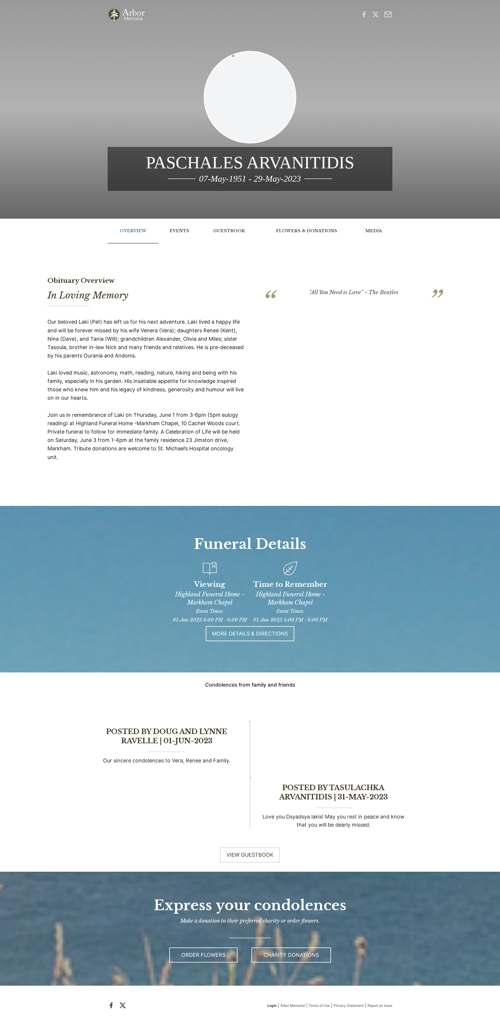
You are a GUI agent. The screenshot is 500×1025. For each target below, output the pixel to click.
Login (272, 1005)
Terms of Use (319, 1005)
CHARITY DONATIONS (291, 955)
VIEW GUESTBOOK (250, 855)
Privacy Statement (349, 1005)
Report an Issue (379, 1005)
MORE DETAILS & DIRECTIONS (250, 634)
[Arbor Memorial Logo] (126, 14)
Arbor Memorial (292, 1005)
